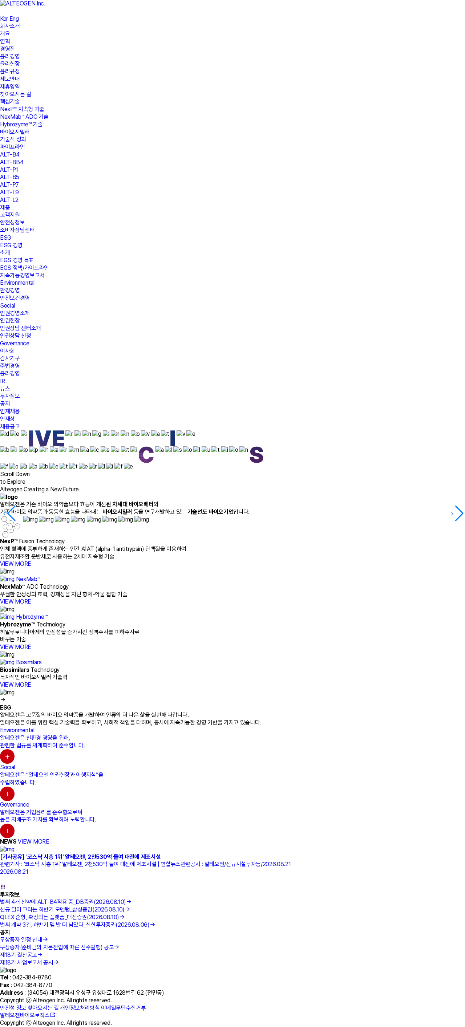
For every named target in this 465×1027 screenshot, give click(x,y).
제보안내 (10, 79)
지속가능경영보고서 (22, 275)
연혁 (5, 41)
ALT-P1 (9, 169)
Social (7, 305)
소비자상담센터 (17, 230)
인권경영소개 (15, 313)
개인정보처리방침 (80, 1007)
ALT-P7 (9, 184)
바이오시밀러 (15, 132)
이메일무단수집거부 (123, 1007)
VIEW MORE (15, 563)
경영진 (7, 48)
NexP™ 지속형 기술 (22, 109)
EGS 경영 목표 (17, 260)
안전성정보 (12, 222)
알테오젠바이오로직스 (25, 1015)
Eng (14, 18)
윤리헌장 (10, 63)
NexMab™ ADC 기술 (24, 116)
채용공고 (10, 426)
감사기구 (10, 358)
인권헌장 (10, 320)
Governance (14, 343)
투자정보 (10, 396)
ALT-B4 (10, 154)
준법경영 (10, 365)
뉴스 (5, 388)
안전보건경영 (15, 298)
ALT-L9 (9, 192)
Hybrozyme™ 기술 (21, 124)
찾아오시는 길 (15, 94)
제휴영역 (10, 86)
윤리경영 (10, 56)
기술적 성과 (13, 139)
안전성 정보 (13, 1007)
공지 (5, 403)
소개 (5, 252)
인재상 (7, 418)
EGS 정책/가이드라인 (24, 267)
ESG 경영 (11, 245)
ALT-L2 (9, 199)
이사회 (7, 351)
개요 (5, 33)
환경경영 (10, 290)
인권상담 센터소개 (20, 328)
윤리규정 (10, 71)
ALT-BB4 (12, 162)
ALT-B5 (9, 177)
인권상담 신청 (15, 335)
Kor (4, 18)
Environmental (17, 282)
